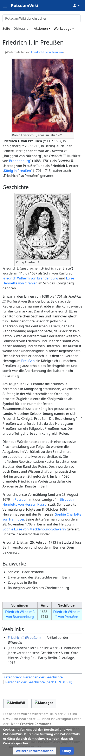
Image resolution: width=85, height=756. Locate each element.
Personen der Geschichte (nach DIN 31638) (38, 682)
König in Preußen (17, 170)
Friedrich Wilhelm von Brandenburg (30, 278)
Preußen (28, 360)
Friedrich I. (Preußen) (24, 637)
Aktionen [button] (41, 28)
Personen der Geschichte (43, 677)
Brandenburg (19, 161)
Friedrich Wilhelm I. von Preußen (66, 614)
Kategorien (12, 677)
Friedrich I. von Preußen (47, 52)
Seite (6, 28)
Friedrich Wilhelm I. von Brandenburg (20, 614)
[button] (34, 751)
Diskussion (22, 28)
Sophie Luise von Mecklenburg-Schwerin (34, 529)
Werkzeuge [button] (62, 28)
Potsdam (21, 499)
